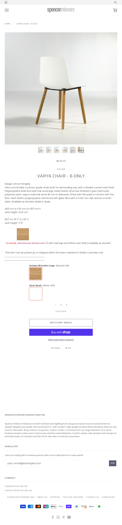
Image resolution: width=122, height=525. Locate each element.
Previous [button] (10, 88)
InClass (61, 169)
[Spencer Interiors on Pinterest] (63, 518)
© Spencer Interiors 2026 (20, 497)
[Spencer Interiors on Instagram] (58, 518)
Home (7, 24)
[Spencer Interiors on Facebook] (52, 518)
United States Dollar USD (18, 490)
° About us (41, 497)
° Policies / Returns (72, 497)
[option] (61, 88)
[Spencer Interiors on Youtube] (69, 518)
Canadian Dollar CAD (16, 486)
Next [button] (111, 88)
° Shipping (54, 497)
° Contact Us (92, 497)
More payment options (61, 339)
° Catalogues (108, 497)
